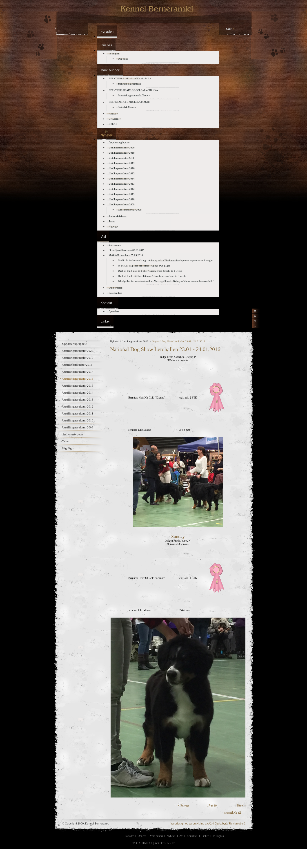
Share (227, 812)
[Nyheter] (106, 139)
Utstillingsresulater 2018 (77, 364)
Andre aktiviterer (72, 434)
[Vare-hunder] (110, 75)
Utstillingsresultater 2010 (77, 420)
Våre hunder (156, 836)
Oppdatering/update (74, 343)
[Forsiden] (107, 36)
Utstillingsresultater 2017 (77, 371)
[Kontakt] (107, 308)
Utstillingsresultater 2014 (77, 392)
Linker (205, 836)
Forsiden (129, 836)
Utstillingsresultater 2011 (77, 413)
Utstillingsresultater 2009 (77, 427)
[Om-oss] (106, 50)
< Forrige (183, 805)
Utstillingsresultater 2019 (77, 357)
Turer (65, 441)
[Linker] (105, 326)
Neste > (241, 805)
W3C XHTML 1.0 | (143, 843)
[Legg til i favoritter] (235, 813)
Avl (181, 836)
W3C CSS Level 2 (165, 843)
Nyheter (114, 341)
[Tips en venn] (232, 813)
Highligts (68, 448)
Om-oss (142, 836)
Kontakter (192, 836)
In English (218, 836)
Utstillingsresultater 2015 (77, 385)
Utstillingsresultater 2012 (77, 406)
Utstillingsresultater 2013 (77, 399)
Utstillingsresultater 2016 (77, 378)
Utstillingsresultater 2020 (77, 350)
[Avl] (103, 241)
